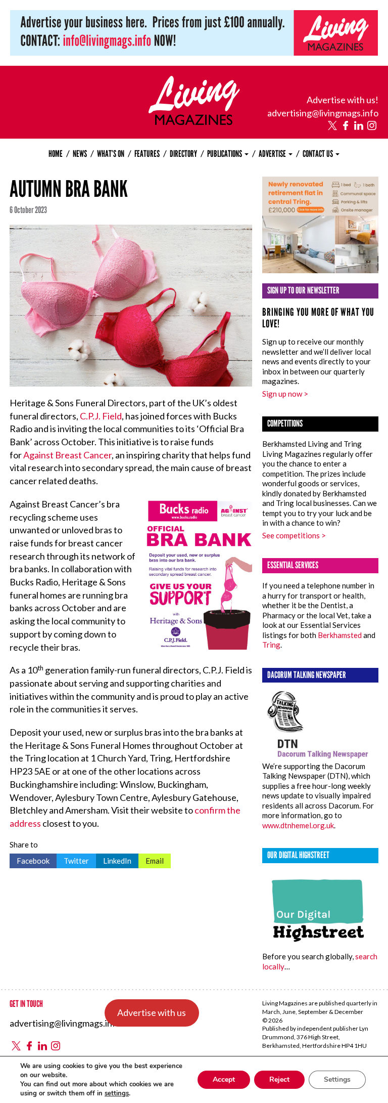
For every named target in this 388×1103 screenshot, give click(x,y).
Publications (225, 153)
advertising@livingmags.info (322, 112)
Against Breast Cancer (67, 454)
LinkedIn (113, 859)
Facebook (30, 859)
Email (151, 859)
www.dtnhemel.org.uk (298, 825)
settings (117, 1093)
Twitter (73, 859)
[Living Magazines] (194, 121)
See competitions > (294, 535)
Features (147, 153)
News (80, 153)
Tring (271, 644)
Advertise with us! (342, 99)
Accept (224, 1079)
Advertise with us (151, 1012)
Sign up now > (285, 393)
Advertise (273, 153)
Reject (279, 1079)
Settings (337, 1079)
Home (55, 153)
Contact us (318, 153)
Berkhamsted (340, 635)
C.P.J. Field (101, 415)
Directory (183, 153)
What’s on (110, 153)
